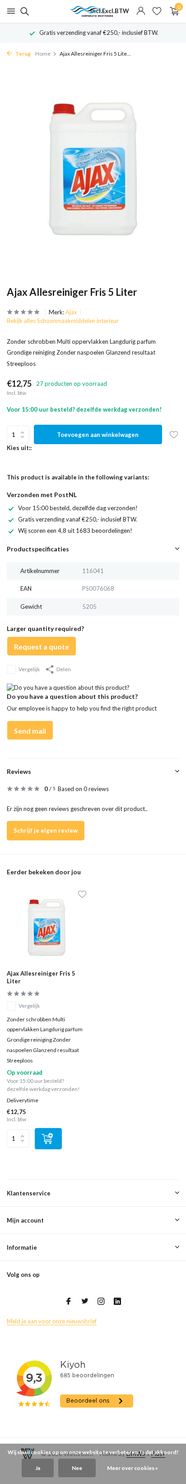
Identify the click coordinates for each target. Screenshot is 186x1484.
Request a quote (41, 646)
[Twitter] (84, 1302)
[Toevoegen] (48, 1138)
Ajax (71, 312)
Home (43, 53)
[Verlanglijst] (157, 11)
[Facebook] (68, 1302)
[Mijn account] (140, 11)
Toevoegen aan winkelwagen (98, 434)
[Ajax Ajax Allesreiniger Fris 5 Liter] (46, 927)
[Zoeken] (23, 11)
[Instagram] (101, 1302)
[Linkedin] (117, 1302)
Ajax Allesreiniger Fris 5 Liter (41, 977)
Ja (37, 1468)
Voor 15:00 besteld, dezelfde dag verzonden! (78, 508)
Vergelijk (29, 669)
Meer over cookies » (132, 1468)
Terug (22, 53)
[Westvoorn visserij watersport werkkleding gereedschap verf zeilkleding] (93, 11)
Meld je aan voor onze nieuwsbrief (52, 1321)
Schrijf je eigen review (46, 830)
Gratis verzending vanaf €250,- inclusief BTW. (77, 519)
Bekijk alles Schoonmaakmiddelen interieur (63, 320)
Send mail (30, 730)
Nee (77, 1468)
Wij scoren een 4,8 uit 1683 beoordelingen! (75, 530)
